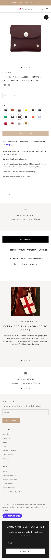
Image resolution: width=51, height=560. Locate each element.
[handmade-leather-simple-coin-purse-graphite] (40, 110)
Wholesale (6, 459)
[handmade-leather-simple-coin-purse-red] (12, 124)
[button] (25, 263)
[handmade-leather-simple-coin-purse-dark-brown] (33, 110)
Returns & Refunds (9, 475)
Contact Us (6, 438)
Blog (4, 446)
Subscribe (25, 551)
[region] (25, 214)
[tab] (17, 250)
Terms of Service (8, 487)
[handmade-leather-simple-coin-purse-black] (5, 110)
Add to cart (25, 133)
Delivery (5, 471)
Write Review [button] (25, 239)
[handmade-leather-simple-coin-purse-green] (5, 117)
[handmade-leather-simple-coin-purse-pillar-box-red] (5, 124)
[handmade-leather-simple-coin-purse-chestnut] (19, 110)
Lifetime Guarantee (9, 450)
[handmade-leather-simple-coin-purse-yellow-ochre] (26, 124)
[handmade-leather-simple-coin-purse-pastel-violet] (40, 117)
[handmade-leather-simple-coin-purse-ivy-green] (12, 117)
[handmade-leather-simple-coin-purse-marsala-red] (19, 117)
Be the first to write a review (25, 264)
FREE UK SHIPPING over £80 (25, 2)
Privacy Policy (7, 483)
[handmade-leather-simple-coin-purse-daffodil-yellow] (26, 110)
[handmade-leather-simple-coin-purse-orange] (33, 117)
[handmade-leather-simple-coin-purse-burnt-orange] (12, 110)
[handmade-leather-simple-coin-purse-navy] (26, 117)
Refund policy (7, 454)
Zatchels (6, 73)
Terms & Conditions (9, 479)
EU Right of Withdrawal (11, 492)
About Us (5, 434)
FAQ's (4, 442)
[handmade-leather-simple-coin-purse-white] (19, 124)
